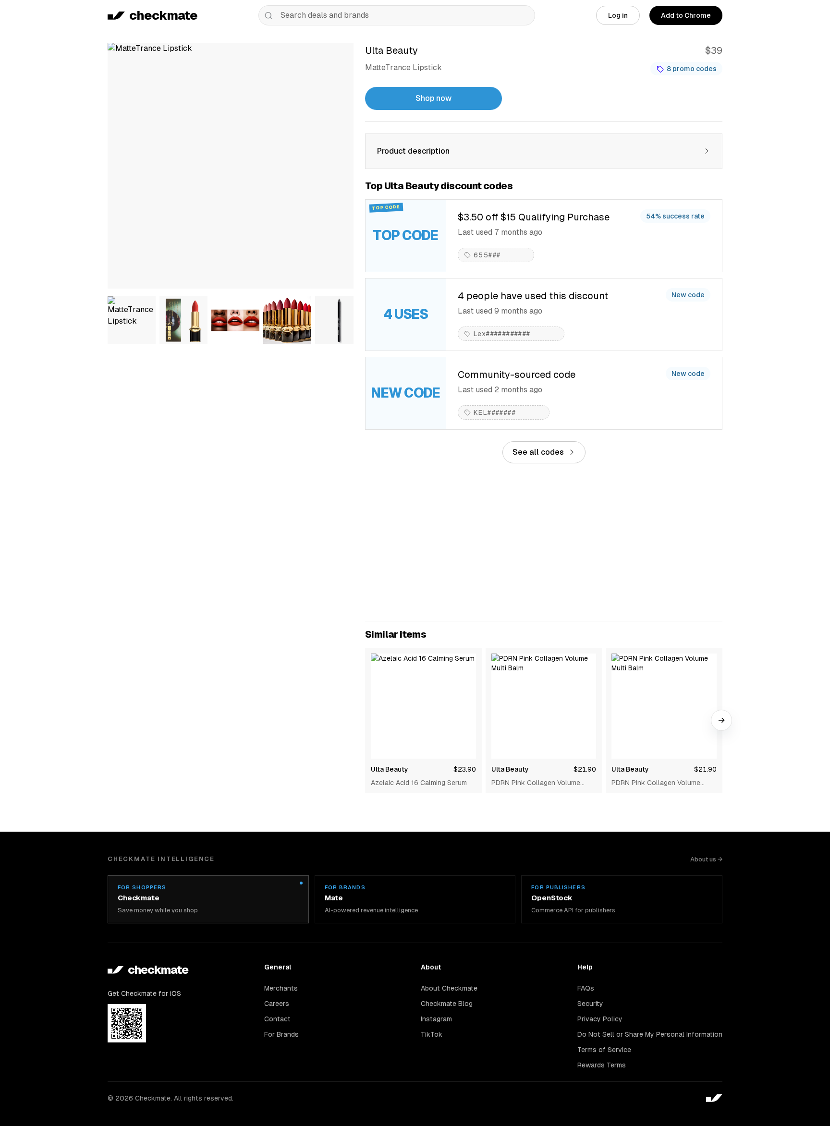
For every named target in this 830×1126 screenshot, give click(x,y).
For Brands (281, 1034)
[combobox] (396, 15)
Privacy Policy (599, 1019)
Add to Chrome (686, 15)
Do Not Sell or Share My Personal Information (649, 1034)
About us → (706, 859)
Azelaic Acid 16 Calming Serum (419, 783)
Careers (276, 1003)
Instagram (436, 1019)
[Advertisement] (543, 542)
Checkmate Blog (447, 1003)
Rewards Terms (601, 1065)
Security (590, 1003)
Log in (618, 15)
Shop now (433, 98)
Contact (277, 1019)
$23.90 (464, 769)
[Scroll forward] (721, 720)
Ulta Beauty (389, 769)
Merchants (281, 988)
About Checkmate (449, 988)
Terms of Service (604, 1049)
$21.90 (585, 769)
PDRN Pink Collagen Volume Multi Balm (535, 783)
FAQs (585, 988)
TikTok (431, 1034)
